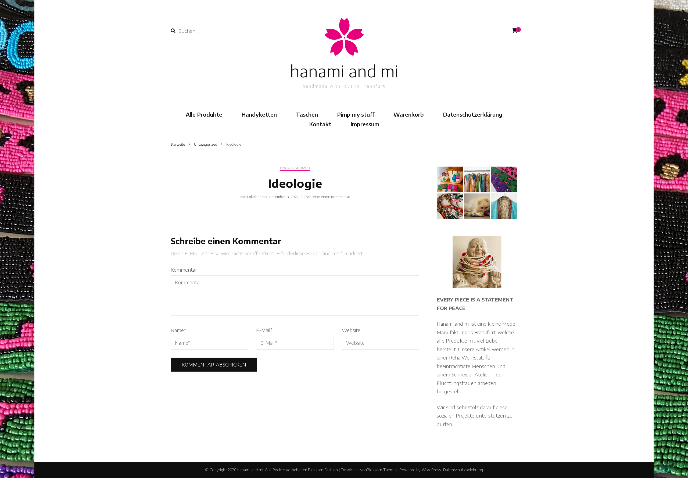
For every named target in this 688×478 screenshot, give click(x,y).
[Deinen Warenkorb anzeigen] (514, 30)
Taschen (307, 114)
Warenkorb (408, 114)
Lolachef (254, 197)
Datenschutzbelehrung (463, 470)
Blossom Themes (382, 470)
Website (351, 330)
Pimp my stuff (355, 114)
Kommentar (184, 270)
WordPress (431, 470)
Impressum (364, 124)
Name (178, 330)
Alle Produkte (204, 114)
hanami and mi (344, 71)
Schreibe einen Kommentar (328, 197)
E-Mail (264, 330)
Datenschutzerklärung (472, 114)
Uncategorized (295, 168)
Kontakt (320, 124)
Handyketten (259, 114)
